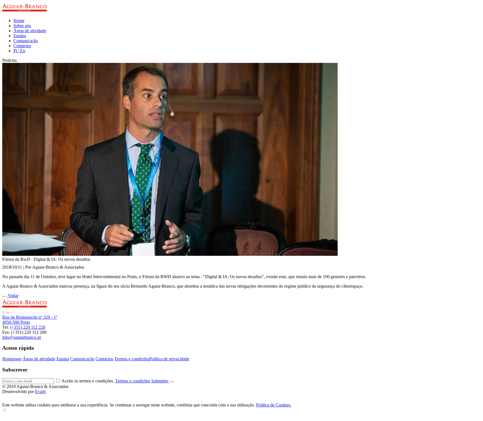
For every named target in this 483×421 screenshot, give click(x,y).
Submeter (160, 381)
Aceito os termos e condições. (105, 381)
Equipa (19, 35)
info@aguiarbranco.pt (21, 337)
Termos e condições (131, 358)
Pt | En (19, 50)
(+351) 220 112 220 (27, 327)
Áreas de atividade (29, 30)
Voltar (12, 295)
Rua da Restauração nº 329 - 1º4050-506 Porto (29, 320)
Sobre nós (22, 25)
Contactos (22, 45)
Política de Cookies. (273, 405)
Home (18, 20)
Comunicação (25, 40)
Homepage (12, 358)
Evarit (40, 391)
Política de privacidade (169, 358)
